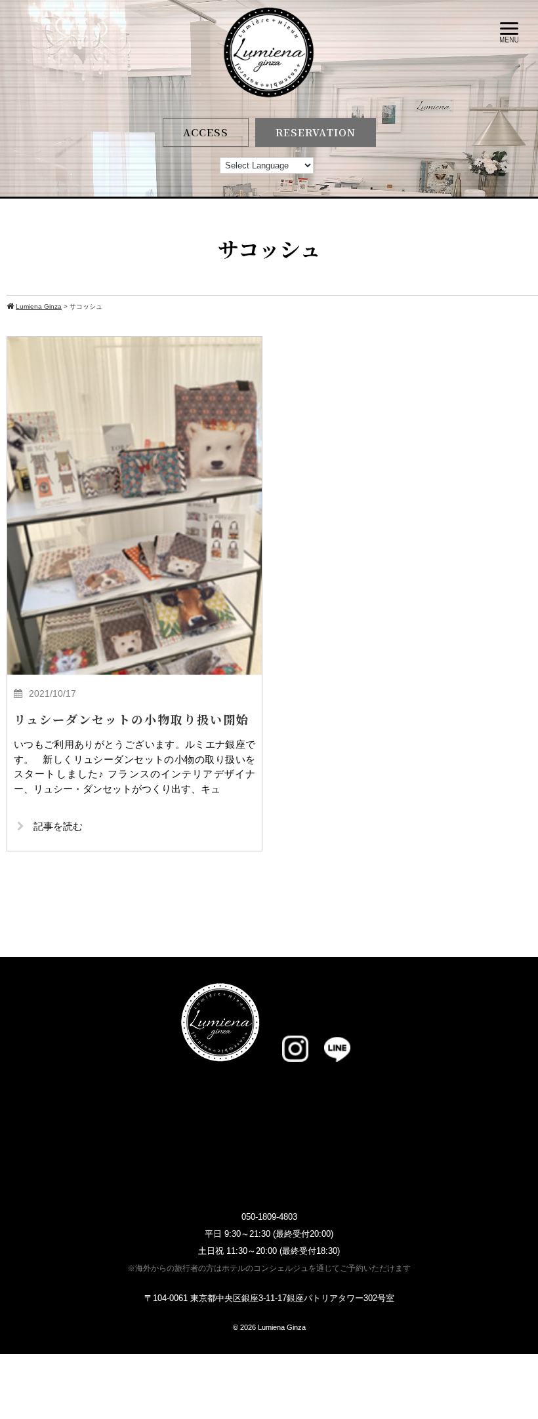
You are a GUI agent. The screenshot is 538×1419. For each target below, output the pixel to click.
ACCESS (205, 132)
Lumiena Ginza (282, 1327)
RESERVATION (316, 132)
